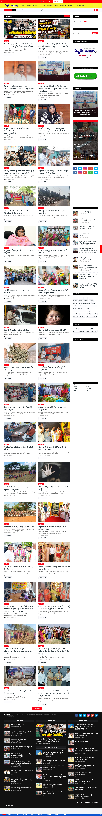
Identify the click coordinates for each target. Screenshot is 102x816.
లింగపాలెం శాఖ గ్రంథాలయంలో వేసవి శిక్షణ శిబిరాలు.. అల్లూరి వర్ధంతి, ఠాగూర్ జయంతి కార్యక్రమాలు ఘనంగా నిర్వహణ (18, 608)
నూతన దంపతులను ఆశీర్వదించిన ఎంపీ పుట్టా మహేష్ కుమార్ (54, 567)
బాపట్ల (88, 308)
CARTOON (16, 815)
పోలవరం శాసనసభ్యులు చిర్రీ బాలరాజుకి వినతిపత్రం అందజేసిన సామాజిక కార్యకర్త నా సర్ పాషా (54, 776)
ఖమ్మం (80, 300)
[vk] (75, 172)
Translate (84, 21)
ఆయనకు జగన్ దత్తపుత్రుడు (80, 128)
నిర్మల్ (95, 305)
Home (77, 802)
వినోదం (81, 334)
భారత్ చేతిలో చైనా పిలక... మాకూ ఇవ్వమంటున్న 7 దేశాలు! (82, 145)
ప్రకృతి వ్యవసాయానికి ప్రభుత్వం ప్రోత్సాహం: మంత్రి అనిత (53, 408)
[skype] (96, 168)
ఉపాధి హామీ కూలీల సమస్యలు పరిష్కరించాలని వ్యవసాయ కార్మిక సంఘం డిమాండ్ (18, 651)
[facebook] (75, 168)
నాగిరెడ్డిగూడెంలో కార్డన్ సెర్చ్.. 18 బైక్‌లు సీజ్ (19, 527)
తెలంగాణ (75, 331)
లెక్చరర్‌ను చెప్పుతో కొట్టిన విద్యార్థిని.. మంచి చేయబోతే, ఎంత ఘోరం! (84, 136)
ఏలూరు (81, 297)
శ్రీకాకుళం (88, 316)
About (82, 802)
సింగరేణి (74, 319)
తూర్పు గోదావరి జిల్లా (82, 305)
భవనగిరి (83, 311)
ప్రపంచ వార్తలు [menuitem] (36, 5)
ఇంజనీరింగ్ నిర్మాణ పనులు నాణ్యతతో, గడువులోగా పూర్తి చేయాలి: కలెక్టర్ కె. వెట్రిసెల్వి (53, 129)
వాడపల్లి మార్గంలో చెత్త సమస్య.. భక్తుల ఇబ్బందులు (51, 211)
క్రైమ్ (92, 328)
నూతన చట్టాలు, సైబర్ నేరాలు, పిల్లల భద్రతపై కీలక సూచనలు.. (19, 692)
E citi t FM (75, 392)
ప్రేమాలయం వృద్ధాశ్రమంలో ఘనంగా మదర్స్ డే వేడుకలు (53, 251)
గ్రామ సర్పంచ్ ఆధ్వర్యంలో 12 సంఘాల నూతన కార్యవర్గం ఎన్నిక (86, 788)
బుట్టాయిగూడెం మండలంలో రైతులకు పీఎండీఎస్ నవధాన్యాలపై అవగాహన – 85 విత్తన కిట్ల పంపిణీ (18, 130)
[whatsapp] (90, 172)
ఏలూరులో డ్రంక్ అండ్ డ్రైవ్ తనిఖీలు (16, 330)
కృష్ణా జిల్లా (75, 300)
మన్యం (88, 311)
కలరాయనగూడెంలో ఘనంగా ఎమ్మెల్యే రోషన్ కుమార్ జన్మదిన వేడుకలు (53, 291)
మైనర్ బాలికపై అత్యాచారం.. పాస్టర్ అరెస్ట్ (52, 330)
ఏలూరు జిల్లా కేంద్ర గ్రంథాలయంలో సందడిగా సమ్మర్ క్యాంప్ (19, 408)
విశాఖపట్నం (82, 316)
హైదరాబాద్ (81, 319)
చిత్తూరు (91, 300)
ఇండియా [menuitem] (29, 5)
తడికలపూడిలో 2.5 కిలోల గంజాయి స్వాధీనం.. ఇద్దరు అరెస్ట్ (19, 368)
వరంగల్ (88, 313)
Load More (37, 708)
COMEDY (34, 815)
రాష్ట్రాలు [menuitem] (62, 5)
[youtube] (90, 168)
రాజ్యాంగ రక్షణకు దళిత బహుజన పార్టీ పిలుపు (85, 156)
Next (96, 103)
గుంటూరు (86, 300)
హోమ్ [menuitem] (23, 5)
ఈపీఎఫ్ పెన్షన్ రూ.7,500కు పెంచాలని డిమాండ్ (16, 291)
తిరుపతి (74, 305)
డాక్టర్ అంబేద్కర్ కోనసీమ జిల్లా (84, 303)
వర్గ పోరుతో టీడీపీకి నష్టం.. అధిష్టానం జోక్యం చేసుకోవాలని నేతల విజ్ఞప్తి (53, 172)
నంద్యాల (90, 305)
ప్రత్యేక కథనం (81, 331)
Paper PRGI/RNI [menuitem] (80, 5)
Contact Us (87, 802)
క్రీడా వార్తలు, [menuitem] (49, 5)
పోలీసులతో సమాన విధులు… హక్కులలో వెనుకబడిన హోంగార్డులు (52, 785)
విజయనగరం (94, 313)
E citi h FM (88, 390)
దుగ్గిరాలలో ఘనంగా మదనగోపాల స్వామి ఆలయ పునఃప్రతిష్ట (52, 448)
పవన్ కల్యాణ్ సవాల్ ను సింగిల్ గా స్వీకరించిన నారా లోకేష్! (87, 259)
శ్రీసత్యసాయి (94, 316)
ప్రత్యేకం (87, 331)
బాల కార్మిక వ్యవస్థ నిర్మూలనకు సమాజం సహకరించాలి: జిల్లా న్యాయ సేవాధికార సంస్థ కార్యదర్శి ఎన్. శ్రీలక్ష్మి (53, 88)
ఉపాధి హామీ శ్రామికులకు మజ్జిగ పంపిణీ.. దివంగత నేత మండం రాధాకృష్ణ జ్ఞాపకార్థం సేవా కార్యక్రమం (54, 651)
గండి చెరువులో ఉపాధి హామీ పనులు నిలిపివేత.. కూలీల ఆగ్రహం (16, 211)
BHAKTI (25, 815)
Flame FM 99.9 (89, 388)
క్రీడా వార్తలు (87, 328)
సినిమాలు (87, 334)
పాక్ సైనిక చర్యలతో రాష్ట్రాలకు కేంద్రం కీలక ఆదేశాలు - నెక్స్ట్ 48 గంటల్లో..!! (85, 795)
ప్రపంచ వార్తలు (94, 331)
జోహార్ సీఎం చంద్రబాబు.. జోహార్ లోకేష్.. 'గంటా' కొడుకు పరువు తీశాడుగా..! (54, 761)
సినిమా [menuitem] (43, 5)
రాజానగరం (82, 313)
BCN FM (87, 386)
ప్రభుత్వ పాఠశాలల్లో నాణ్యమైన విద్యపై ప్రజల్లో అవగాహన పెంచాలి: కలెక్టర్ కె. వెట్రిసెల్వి (19, 172)
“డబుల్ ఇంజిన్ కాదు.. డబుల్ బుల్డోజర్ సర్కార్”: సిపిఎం (51, 368)
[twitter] (80, 168)
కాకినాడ (90, 297)
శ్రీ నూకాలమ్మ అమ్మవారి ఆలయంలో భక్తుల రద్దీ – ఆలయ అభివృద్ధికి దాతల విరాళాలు (54, 607)
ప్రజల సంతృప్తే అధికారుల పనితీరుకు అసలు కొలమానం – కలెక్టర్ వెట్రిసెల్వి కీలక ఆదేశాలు (34, 10)
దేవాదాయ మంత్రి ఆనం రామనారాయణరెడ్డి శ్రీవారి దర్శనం (18, 567)
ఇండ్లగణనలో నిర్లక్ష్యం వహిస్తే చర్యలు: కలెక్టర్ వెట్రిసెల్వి (18, 251)
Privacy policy (95, 802)
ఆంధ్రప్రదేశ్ (6, 41)
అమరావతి (75, 297)
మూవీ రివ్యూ (75, 334)
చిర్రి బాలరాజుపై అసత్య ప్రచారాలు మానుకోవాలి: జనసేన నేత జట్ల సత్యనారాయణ (19, 87)
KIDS (8, 815)
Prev (74, 103)
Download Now (57, 1)
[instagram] (85, 168)
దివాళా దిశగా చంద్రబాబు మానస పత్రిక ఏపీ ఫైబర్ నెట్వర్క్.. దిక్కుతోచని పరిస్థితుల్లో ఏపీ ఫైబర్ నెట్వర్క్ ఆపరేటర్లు (53, 752)
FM (41, 815)
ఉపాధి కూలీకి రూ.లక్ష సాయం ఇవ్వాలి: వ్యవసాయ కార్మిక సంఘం (17, 488)
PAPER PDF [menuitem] (70, 5)
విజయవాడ (75, 316)
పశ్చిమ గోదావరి (81, 308)
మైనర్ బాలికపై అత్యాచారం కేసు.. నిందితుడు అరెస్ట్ (53, 488)
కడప (86, 297)
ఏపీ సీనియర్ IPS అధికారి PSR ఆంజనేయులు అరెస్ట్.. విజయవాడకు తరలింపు (85, 781)
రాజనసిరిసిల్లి (75, 313)
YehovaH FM (75, 390)
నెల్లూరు (74, 308)
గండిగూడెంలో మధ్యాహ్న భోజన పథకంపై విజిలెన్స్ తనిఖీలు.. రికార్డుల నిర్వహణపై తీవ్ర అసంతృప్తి (53, 46)
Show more (66, 16)
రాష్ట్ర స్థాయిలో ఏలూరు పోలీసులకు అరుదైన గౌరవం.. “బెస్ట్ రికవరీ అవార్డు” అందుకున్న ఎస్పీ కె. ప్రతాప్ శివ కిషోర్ (54, 693)
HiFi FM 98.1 (75, 388)
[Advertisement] (85, 190)
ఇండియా (81, 328)
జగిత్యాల (75, 303)
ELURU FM (75, 386)
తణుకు (93, 303)
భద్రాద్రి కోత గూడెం (76, 311)
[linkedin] (96, 715)
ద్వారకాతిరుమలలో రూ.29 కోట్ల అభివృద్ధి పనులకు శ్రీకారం (52, 528)
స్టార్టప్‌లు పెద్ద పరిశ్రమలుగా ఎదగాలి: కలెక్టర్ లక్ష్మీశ (18, 448)
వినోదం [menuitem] (56, 5)
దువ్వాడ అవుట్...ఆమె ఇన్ (49, 767)
